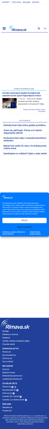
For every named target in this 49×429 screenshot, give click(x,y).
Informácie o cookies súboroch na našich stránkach (13, 233)
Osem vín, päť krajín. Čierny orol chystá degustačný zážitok (23, 131)
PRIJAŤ (24, 220)
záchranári (41, 111)
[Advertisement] (24, 60)
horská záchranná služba (31, 109)
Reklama (26, 2)
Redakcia (6, 338)
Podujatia (16, 2)
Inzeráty (6, 2)
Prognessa (7, 410)
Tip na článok (7, 361)
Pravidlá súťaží (8, 344)
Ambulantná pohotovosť (12, 376)
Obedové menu (8, 372)
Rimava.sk (6, 352)
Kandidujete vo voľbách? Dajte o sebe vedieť (25, 153)
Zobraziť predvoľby (24, 227)
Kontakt (35, 2)
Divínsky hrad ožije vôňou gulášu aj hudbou (25, 125)
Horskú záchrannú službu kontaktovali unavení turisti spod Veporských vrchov (21, 94)
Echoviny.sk (7, 358)
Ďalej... (42, 104)
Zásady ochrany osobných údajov (35, 233)
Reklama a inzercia (10, 334)
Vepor (43, 109)
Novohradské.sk (9, 355)
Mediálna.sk (7, 407)
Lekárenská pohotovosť (12, 379)
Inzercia (5, 369)
